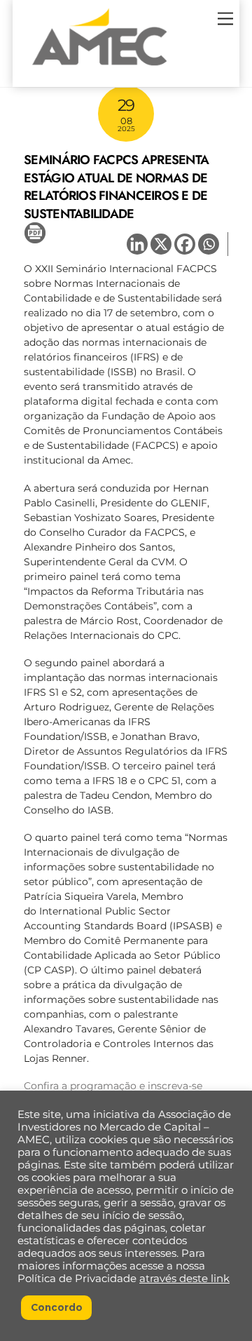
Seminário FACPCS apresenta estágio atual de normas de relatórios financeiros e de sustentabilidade (116, 186)
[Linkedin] (137, 244)
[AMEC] (99, 69)
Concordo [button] (57, 1307)
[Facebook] (184, 244)
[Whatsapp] (208, 244)
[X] (161, 244)
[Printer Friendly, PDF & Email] (35, 232)
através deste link (184, 1278)
